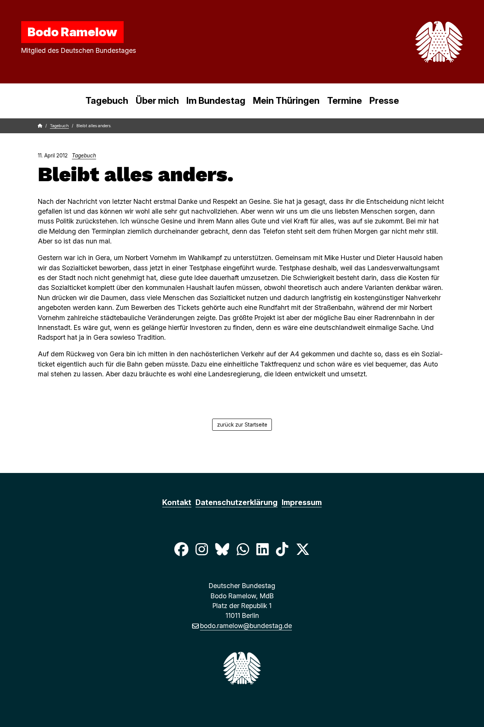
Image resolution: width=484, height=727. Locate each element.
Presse (384, 100)
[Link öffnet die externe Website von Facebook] (181, 549)
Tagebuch (106, 100)
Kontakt (176, 502)
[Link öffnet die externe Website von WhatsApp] (243, 549)
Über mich (157, 100)
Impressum (302, 502)
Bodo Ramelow (72, 31)
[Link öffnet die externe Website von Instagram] (201, 549)
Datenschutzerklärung (236, 502)
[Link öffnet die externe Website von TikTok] (282, 549)
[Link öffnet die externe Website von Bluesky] (222, 549)
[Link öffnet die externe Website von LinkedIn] (262, 549)
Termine (344, 100)
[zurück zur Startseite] (421, 42)
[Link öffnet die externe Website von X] (302, 549)
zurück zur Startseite (242, 425)
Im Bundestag (215, 100)
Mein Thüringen (286, 100)
